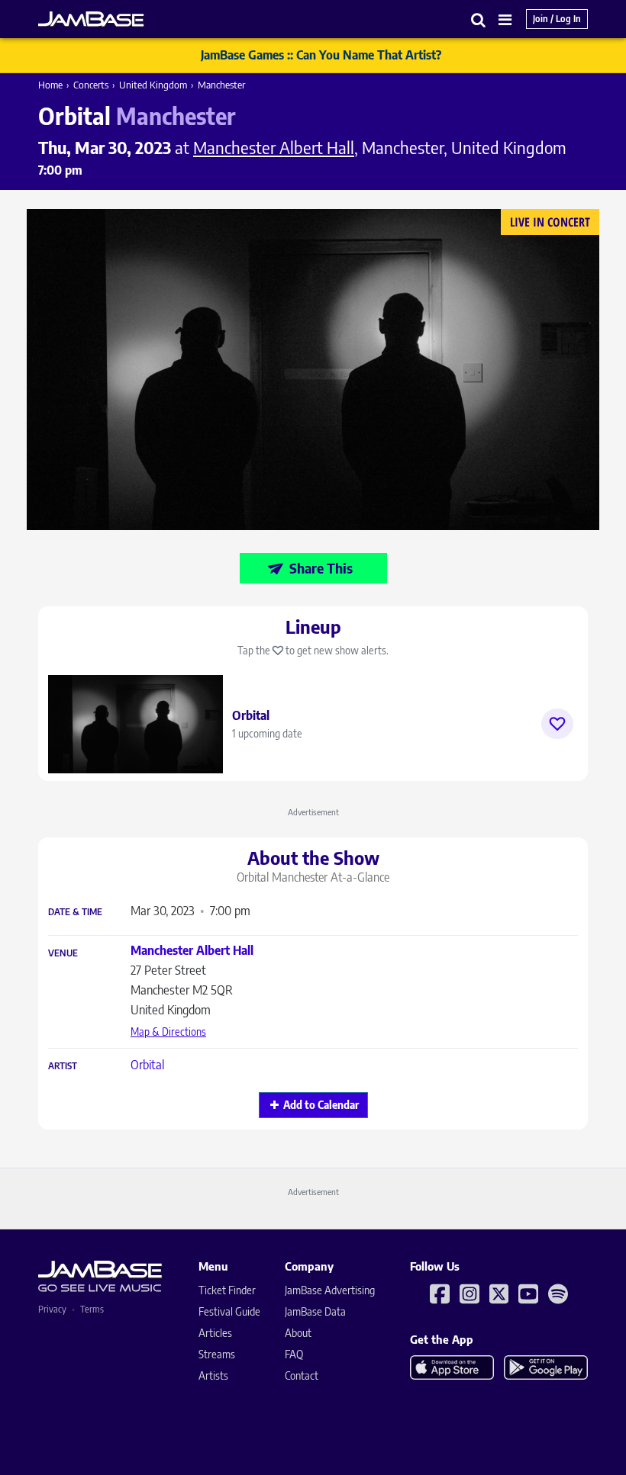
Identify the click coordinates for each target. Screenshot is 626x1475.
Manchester (221, 85)
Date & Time (75, 912)
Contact (301, 1375)
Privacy (52, 1309)
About (298, 1332)
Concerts (90, 85)
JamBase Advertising (330, 1290)
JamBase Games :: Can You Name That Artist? (321, 55)
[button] (478, 19)
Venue (63, 953)
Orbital (147, 1064)
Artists (213, 1375)
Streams (216, 1354)
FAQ (294, 1354)
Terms (92, 1309)
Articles (215, 1332)
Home (50, 85)
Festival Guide (229, 1311)
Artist (62, 1066)
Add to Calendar (321, 1104)
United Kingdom (153, 85)
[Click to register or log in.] (557, 724)
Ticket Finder (227, 1290)
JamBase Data (315, 1311)
